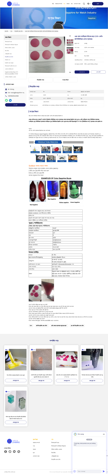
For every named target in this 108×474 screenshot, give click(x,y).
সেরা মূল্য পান (82, 72)
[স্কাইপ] (10, 100)
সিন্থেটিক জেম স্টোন (19, 31)
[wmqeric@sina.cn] (18, 452)
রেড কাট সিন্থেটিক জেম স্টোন (77, 326)
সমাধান (68, 4)
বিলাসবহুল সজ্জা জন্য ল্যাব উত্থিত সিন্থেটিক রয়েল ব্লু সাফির (92, 376)
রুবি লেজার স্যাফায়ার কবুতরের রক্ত (58, 326)
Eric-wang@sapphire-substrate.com (20, 93)
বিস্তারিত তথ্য (40, 80)
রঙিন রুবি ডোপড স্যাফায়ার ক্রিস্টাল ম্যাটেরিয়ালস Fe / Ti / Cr (66, 376)
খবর (71, 4)
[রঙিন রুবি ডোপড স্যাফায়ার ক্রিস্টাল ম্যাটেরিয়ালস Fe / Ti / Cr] (66, 359)
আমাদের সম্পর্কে (58, 4)
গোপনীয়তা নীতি (7, 472)
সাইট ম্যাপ (13, 472)
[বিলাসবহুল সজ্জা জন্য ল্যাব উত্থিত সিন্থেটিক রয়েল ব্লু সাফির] (92, 359)
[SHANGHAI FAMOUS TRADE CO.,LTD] (13, 3)
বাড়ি (53, 4)
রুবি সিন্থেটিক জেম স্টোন (41, 326)
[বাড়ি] (13, 443)
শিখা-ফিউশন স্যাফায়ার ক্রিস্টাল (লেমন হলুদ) (16, 375)
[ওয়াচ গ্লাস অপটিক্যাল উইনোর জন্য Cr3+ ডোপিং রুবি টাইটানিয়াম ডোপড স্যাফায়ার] (47, 54)
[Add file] (74, 471)
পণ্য (64, 4)
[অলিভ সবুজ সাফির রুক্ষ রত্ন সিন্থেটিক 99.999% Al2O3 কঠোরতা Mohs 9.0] (15, 401)
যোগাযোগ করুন (77, 4)
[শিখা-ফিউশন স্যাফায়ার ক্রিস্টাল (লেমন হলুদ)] (15, 359)
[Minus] (104, 434)
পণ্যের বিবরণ (65, 80)
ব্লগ (34, 453)
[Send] (103, 471)
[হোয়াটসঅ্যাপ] (6, 100)
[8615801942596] (9, 452)
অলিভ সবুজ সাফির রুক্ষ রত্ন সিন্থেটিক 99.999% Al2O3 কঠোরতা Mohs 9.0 (16, 417)
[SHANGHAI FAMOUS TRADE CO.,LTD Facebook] (5, 452)
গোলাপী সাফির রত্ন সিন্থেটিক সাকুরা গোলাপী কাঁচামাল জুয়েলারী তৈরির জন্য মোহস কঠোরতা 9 (41, 376)
